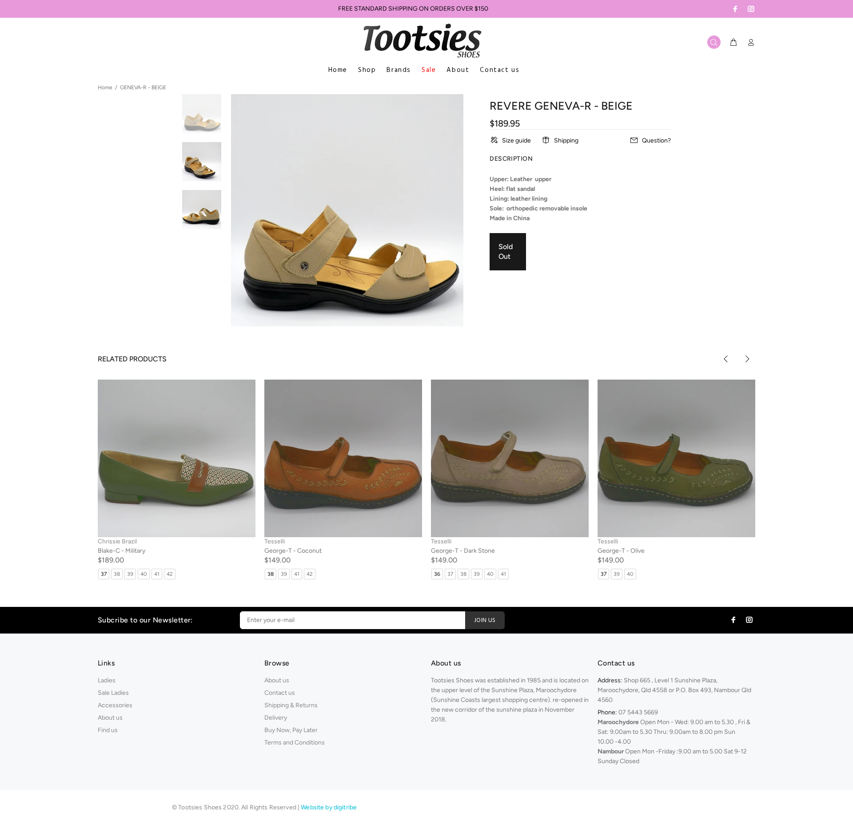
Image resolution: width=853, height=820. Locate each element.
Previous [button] (725, 358)
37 (104, 574)
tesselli (274, 541)
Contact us (499, 70)
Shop (367, 70)
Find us (108, 730)
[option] (201, 118)
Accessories (115, 705)
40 (143, 574)
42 (170, 574)
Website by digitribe (329, 807)
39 (130, 574)
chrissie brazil (117, 541)
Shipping (566, 140)
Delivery (275, 717)
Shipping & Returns (291, 705)
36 (437, 574)
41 (156, 574)
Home (337, 70)
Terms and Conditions (294, 742)
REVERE (511, 105)
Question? (656, 140)
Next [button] (746, 358)
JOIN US (485, 620)
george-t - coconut (293, 551)
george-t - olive (621, 551)
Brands (399, 70)
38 (117, 574)
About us (110, 717)
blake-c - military (121, 551)
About (457, 70)
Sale (429, 70)
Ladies (107, 680)
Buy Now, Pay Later (291, 730)
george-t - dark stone (463, 551)
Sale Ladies (113, 693)
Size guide (516, 140)
